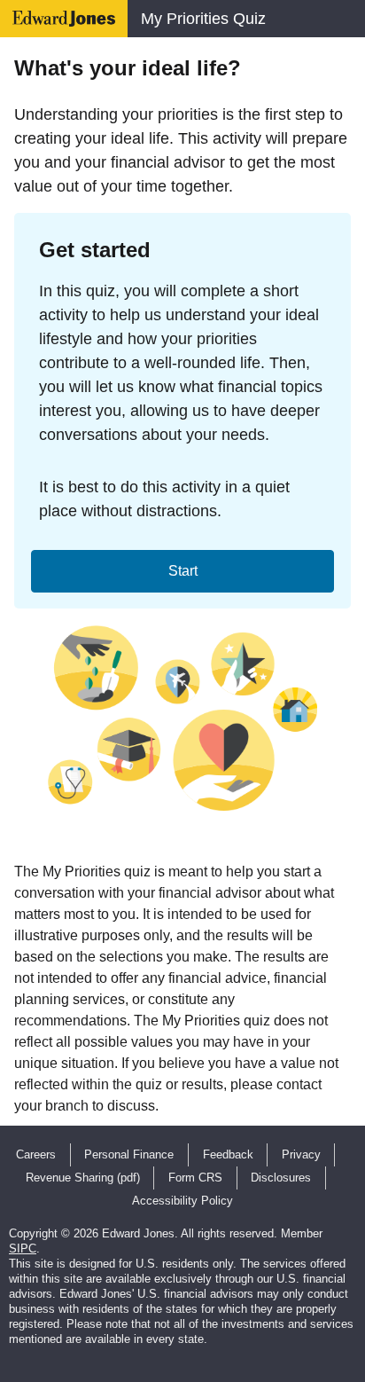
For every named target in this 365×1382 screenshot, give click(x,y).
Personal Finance (129, 1154)
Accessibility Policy (182, 1200)
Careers (36, 1154)
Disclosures (281, 1177)
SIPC (22, 1248)
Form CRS (195, 1177)
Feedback (228, 1154)
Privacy (301, 1154)
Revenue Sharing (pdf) (83, 1177)
